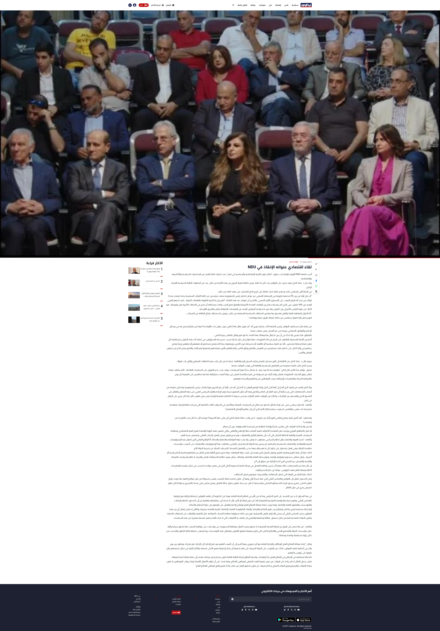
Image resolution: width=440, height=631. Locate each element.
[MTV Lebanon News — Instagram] (295, 609)
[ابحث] (233, 5)
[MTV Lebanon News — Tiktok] (284, 609)
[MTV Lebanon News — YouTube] (298, 609)
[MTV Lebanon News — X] (291, 609)
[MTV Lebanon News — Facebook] (288, 609)
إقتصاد (278, 5)
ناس (286, 5)
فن (270, 5)
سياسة (295, 5)
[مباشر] (176, 607)
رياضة (253, 5)
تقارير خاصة (242, 5)
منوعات (262, 5)
